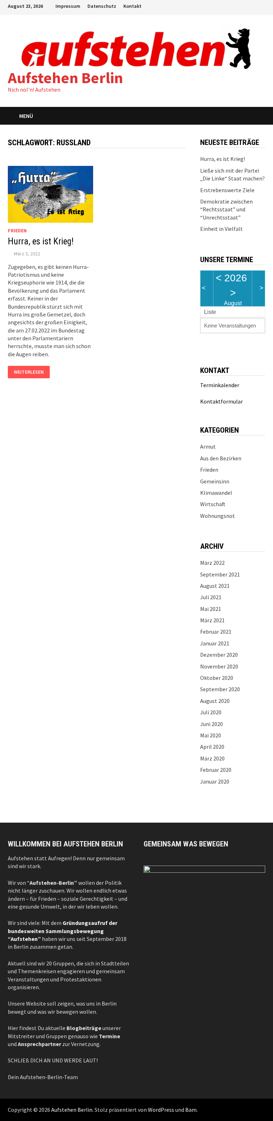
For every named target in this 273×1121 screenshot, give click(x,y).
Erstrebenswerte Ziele (227, 190)
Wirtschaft (212, 504)
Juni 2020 (211, 723)
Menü (26, 115)
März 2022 (212, 562)
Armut (208, 446)
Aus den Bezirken (220, 458)
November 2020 (219, 666)
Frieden (17, 230)
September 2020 (220, 689)
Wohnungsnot (217, 515)
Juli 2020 (210, 712)
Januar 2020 (214, 781)
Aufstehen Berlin (65, 77)
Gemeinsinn (214, 481)
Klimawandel (216, 492)
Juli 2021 (210, 597)
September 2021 (220, 574)
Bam (191, 1109)
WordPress (161, 1109)
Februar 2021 (215, 631)
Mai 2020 (210, 735)
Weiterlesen (29, 372)
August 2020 (215, 700)
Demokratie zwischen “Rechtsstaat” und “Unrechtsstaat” (226, 209)
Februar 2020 (215, 769)
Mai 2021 (210, 608)
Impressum (67, 6)
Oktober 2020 (216, 677)
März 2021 (212, 620)
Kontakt (132, 6)
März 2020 (212, 758)
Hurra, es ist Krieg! (41, 241)
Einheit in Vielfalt (221, 228)
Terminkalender (219, 385)
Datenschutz (101, 6)
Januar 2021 (214, 643)
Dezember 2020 (219, 654)
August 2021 (215, 585)
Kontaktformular (221, 401)
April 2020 (212, 746)
